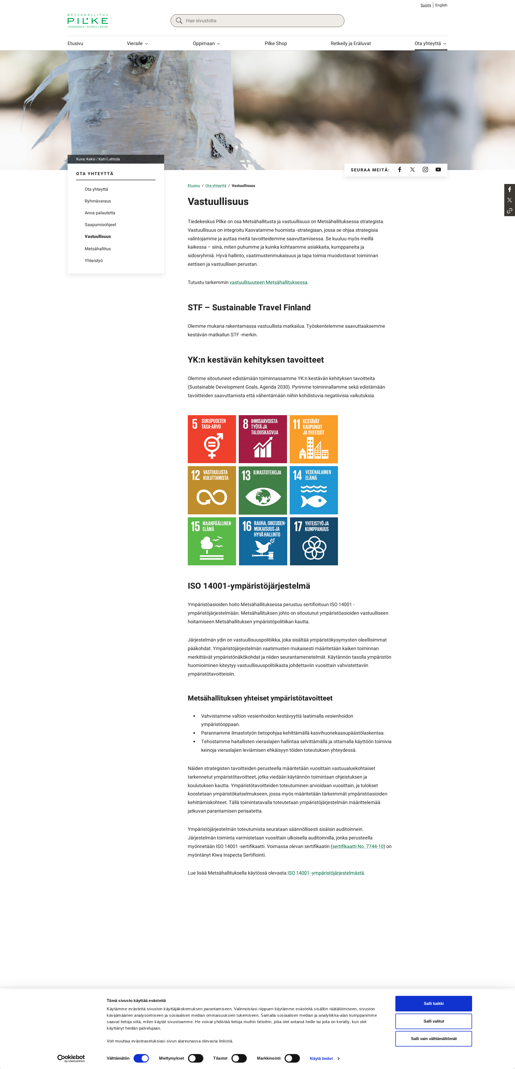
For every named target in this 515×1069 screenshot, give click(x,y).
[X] (412, 170)
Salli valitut (434, 1021)
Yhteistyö (94, 260)
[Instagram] (425, 170)
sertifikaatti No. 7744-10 (358, 846)
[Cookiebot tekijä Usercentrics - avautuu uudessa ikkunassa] (71, 1059)
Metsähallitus (98, 249)
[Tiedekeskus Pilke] (88, 20)
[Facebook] (399, 170)
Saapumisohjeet (100, 225)
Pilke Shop (276, 43)
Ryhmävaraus (98, 201)
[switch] (195, 1058)
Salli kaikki (434, 1003)
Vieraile (135, 43)
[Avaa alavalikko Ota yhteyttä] (444, 43)
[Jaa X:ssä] (509, 200)
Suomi (426, 5)
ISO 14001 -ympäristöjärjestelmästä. (325, 873)
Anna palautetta (100, 213)
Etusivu (75, 43)
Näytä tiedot (321, 1058)
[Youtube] (438, 170)
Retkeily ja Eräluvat (351, 43)
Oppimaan (204, 43)
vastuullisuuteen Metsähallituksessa (268, 282)
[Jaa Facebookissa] (509, 189)
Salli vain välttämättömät (434, 1038)
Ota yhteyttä (428, 43)
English (441, 5)
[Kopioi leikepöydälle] (509, 210)
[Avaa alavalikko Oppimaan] (218, 43)
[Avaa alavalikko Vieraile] (146, 43)
